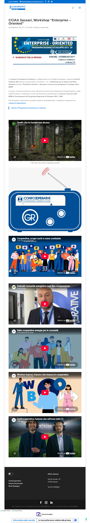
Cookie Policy (6, 510)
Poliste (75, 506)
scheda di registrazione (17, 103)
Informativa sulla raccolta (24, 520)
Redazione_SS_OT (17, 27)
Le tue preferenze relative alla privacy (54, 520)
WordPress (46, 506)
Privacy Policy (18, 510)
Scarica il (28, 108)
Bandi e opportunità (41, 27)
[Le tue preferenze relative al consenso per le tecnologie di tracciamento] (86, 519)
